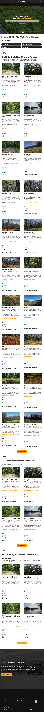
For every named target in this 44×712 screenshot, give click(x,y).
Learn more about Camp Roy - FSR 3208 (11, 81)
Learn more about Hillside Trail (11, 198)
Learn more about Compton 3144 (33, 120)
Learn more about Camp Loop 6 (33, 351)
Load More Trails (22, 451)
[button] (11, 44)
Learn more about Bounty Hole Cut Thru (33, 429)
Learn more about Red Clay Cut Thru (11, 312)
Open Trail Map (6, 674)
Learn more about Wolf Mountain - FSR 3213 (11, 120)
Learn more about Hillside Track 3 (11, 236)
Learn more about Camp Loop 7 (33, 159)
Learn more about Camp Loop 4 (33, 236)
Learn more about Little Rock (11, 390)
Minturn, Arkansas (23, 31)
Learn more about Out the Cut (33, 390)
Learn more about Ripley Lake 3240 (33, 81)
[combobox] (23, 21)
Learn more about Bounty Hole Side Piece (11, 429)
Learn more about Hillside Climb (11, 159)
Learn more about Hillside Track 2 (33, 198)
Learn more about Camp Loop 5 (33, 312)
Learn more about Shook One (11, 351)
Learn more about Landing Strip (33, 274)
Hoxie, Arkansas (32, 31)
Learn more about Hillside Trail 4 (11, 274)
